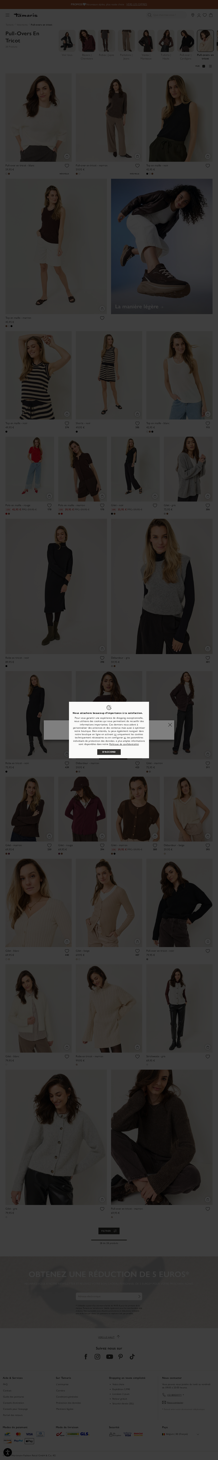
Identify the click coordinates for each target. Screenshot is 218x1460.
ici (115, 734)
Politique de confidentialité (124, 744)
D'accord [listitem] (109, 752)
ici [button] (125, 737)
